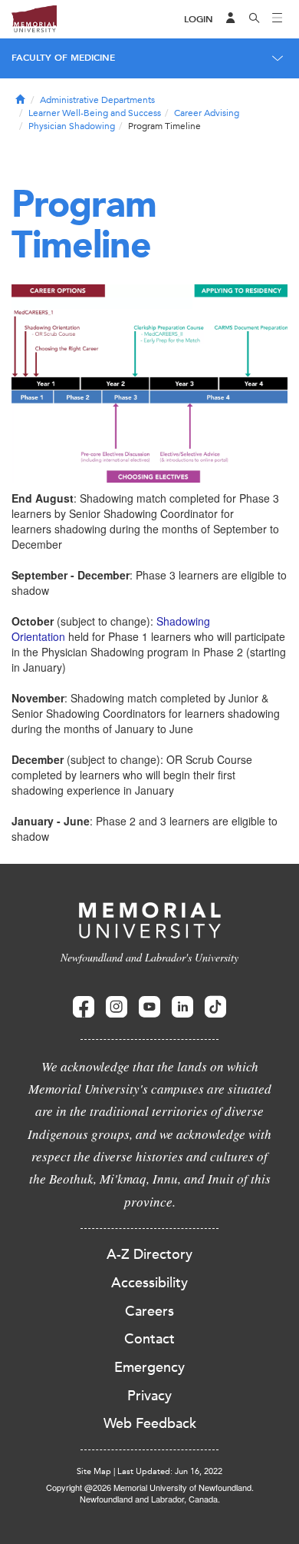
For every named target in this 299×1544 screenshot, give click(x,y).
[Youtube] (149, 1007)
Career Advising (206, 113)
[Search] (254, 19)
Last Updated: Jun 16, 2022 (169, 1471)
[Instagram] (116, 1007)
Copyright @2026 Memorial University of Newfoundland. (150, 1487)
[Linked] (182, 1007)
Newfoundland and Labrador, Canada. (150, 1499)
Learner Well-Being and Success (94, 113)
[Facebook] (83, 1007)
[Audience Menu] (231, 19)
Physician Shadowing (71, 126)
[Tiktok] (215, 1007)
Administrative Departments (97, 100)
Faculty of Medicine (63, 57)
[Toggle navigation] (278, 19)
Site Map (94, 1471)
